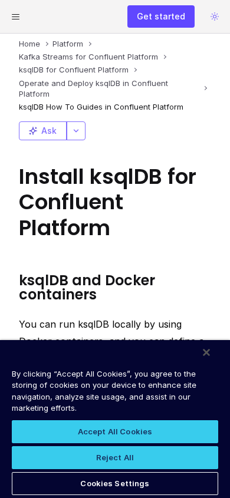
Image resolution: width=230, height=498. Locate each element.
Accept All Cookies (115, 431)
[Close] (206, 352)
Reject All (115, 457)
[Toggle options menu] (76, 131)
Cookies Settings (114, 483)
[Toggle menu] (15, 16)
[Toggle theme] (214, 16)
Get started (161, 16)
